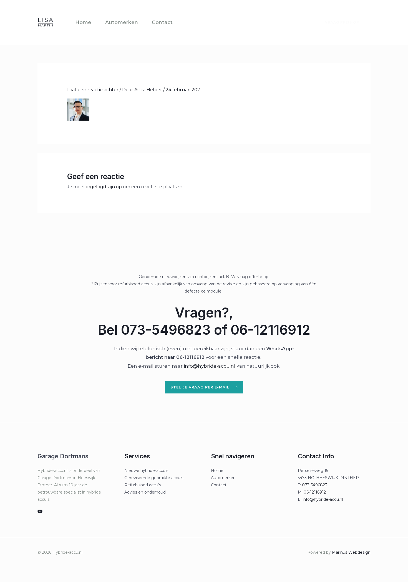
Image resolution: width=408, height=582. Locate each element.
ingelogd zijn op (104, 186)
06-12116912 (315, 492)
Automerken (121, 22)
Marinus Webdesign (351, 552)
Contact (162, 22)
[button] (339, 22)
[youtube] (39, 511)
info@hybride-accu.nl (209, 366)
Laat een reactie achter (93, 89)
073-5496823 (314, 484)
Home (83, 22)
